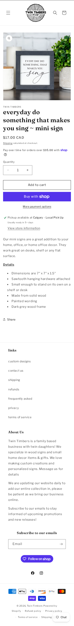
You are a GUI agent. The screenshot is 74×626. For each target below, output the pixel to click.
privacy (13, 408)
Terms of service (27, 617)
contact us (15, 370)
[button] (8, 12)
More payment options (37, 206)
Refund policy (33, 611)
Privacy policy (53, 611)
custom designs (19, 361)
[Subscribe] (61, 544)
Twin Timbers (35, 605)
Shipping (8, 143)
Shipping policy (50, 617)
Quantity (9, 161)
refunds (13, 389)
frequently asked (20, 398)
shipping (14, 380)
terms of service (20, 417)
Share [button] (11, 319)
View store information (24, 228)
